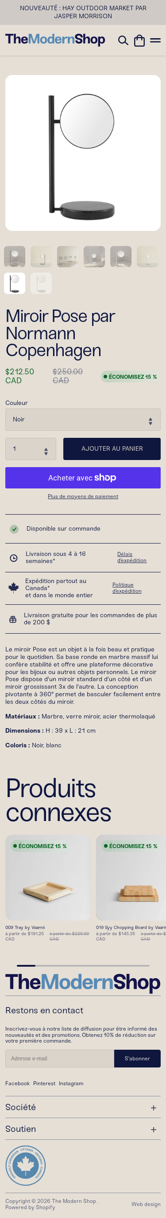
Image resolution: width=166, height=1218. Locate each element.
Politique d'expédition (127, 588)
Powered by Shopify (30, 1207)
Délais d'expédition (132, 557)
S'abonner (137, 1058)
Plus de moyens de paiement (83, 497)
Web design (146, 1204)
